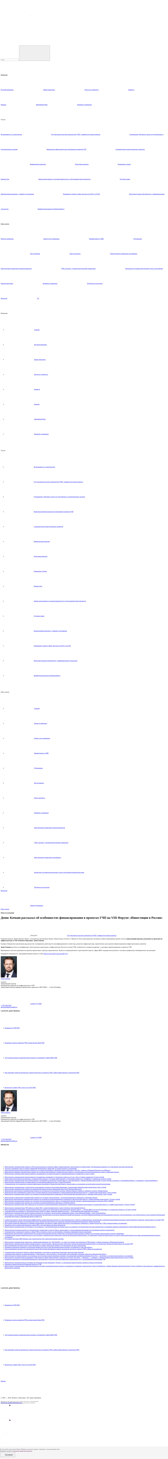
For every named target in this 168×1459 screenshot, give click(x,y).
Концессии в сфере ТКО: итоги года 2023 (20, 1087)
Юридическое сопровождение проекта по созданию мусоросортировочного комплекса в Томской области (40, 1203)
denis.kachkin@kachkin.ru (9, 1007)
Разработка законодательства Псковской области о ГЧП (23, 1264)
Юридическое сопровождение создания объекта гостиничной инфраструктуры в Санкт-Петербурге (38, 1182)
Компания (4, 75)
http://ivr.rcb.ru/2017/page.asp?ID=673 (56, 954)
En (38, 298)
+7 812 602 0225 (6, 1005)
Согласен (8, 1455)
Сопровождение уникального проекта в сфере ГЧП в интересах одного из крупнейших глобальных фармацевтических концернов (48, 1232)
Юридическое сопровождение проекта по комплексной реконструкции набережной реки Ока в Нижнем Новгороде (43, 1189)
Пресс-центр (5, 224)
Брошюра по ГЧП (12, 1028)
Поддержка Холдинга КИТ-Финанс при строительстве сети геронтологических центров (34, 1239)
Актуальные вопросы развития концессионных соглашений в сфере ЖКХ (31, 1058)
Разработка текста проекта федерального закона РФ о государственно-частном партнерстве (35, 1225)
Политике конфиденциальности (23, 1451)
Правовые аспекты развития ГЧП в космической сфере (24, 1043)
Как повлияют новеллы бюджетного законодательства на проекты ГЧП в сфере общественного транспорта (42, 1072)
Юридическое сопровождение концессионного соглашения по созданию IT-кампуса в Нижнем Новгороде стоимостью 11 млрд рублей (49, 1174)
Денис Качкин (5, 979)
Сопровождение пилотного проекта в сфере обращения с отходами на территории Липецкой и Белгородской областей (44, 1252)
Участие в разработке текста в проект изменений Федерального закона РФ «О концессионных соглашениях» (41, 1168)
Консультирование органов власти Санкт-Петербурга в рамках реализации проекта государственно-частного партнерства (45, 1245)
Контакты (4, 890)
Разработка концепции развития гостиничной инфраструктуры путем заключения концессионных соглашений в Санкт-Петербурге (48, 1247)
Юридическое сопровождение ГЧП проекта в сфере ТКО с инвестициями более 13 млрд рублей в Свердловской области (45, 1208)
